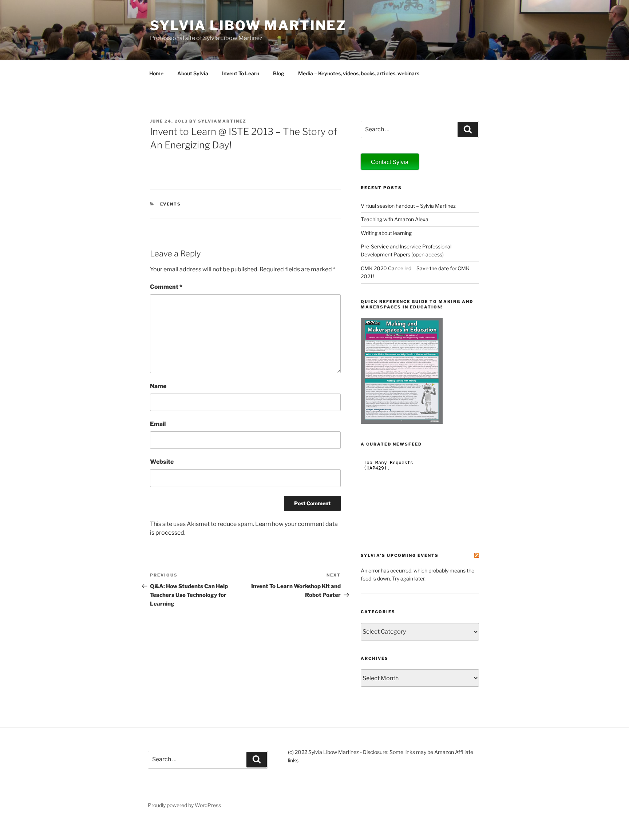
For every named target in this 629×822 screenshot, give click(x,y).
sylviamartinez (222, 121)
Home (156, 73)
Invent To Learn (240, 73)
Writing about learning (386, 233)
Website (162, 461)
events (170, 204)
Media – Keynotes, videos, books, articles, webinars (358, 73)
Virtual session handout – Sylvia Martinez (408, 206)
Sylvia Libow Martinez (248, 25)
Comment (166, 286)
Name (158, 386)
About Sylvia (192, 73)
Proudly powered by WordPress (184, 805)
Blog (278, 73)
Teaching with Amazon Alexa (394, 219)
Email (158, 423)
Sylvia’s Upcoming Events (400, 555)
